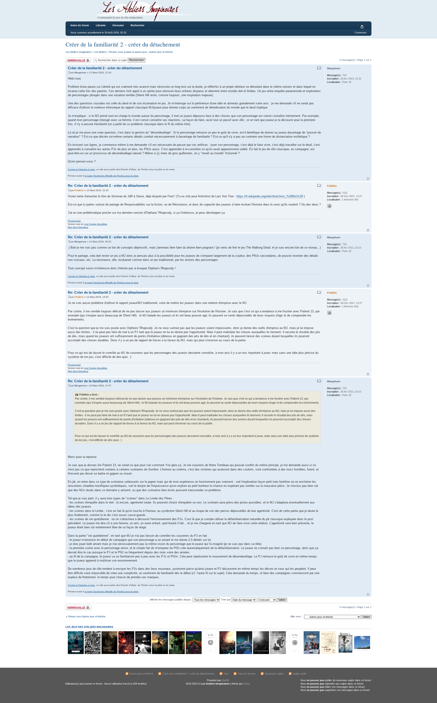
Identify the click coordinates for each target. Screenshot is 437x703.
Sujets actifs (299, 673)
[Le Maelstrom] (261, 653)
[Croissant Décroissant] (272, 599)
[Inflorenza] (176, 653)
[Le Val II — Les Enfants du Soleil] (294, 653)
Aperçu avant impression (362, 27)
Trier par (226, 599)
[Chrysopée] (328, 653)
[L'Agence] (311, 653)
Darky (246, 683)
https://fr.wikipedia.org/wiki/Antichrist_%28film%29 (269, 196)
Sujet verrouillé (74, 58)
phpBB (225, 680)
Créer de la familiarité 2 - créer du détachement (123, 44)
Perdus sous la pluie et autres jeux (128, 52)
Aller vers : (296, 616)
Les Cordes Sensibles (95, 224)
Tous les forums (247, 673)
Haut (368, 178)
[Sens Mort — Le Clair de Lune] (227, 653)
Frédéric (79, 190)
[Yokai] (193, 653)
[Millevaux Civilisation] (92, 653)
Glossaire (118, 25)
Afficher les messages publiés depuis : (171, 599)
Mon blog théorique (78, 227)
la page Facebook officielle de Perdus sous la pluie (111, 175)
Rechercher (137, 25)
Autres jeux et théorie (161, 52)
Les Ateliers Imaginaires (79, 52)
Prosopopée (74, 221)
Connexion (360, 32)
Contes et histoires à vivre (81, 169)
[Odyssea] (345, 653)
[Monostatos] (160, 653)
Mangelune (80, 72)
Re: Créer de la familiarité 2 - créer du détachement (108, 185)
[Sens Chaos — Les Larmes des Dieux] (126, 653)
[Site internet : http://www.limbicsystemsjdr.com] (329, 206)
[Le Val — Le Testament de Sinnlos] (210, 653)
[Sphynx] (244, 653)
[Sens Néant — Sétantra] (109, 653)
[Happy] (362, 653)
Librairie (101, 25)
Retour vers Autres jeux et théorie (86, 616)
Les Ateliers (100, 52)
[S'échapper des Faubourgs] (143, 653)
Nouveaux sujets (274, 673)
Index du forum (80, 25)
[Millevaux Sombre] (75, 653)
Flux (226, 673)
